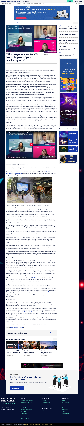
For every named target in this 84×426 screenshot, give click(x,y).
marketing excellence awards (26, 409)
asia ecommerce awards (26, 402)
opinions (28, 3)
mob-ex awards (24, 413)
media (23, 3)
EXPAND (44, 404)
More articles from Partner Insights (31, 339)
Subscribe (70, 1)
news (10, 3)
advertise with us (65, 402)
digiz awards (24, 404)
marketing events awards (26, 407)
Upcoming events (67, 128)
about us (64, 400)
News (60, 32)
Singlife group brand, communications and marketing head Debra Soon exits (67, 48)
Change (31, 1)
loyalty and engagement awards (27, 405)
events (44, 3)
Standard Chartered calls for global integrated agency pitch (67, 54)
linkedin (21, 65)
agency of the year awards (26, 400)
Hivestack (35, 87)
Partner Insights (15, 23)
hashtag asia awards (25, 418)
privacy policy (64, 409)
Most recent (67, 23)
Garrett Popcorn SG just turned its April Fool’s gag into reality (67, 41)
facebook (16, 65)
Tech (60, 25)
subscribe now (18, 388)
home (7, 23)
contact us (64, 404)
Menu (81, 1)
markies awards (24, 411)
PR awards (23, 415)
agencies (19, 3)
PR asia (44, 405)
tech (40, 3)
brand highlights (34, 3)
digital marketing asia (46, 402)
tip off (75, 3)
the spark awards (25, 416)
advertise (80, 3)
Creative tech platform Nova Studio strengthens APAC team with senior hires (68, 28)
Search (76, 1)
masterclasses (45, 410)
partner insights (4, 3)
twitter (11, 65)
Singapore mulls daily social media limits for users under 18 (67, 35)
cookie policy (64, 405)
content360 (44, 400)
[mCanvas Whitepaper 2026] (42, 13)
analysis (14, 3)
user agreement (65, 413)
